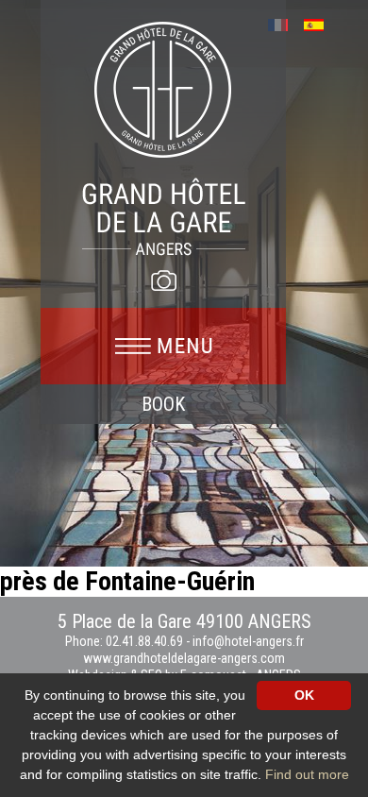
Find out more (307, 774)
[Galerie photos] (163, 280)
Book (163, 404)
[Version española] (320, 23)
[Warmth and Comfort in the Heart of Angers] (163, 137)
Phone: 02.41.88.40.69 (125, 641)
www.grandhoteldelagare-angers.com (184, 658)
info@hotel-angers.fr (248, 641)
